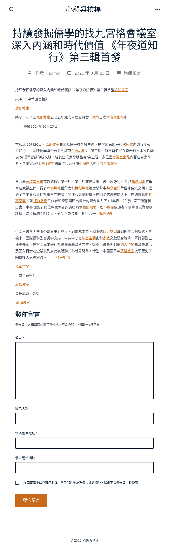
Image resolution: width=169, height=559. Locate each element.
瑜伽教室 (121, 90)
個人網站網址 (25, 458)
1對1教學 (47, 163)
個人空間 (110, 231)
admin (54, 73)
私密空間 (89, 238)
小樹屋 (84, 163)
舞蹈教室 (43, 117)
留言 (19, 338)
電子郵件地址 (26, 433)
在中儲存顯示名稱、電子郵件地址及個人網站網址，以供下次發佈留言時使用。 (82, 483)
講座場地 (106, 213)
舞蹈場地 (82, 188)
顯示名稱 (23, 409)
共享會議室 (108, 163)
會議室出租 (115, 117)
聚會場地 (78, 151)
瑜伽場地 (138, 182)
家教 (95, 117)
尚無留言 (132, 73)
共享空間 (113, 188)
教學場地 (63, 257)
